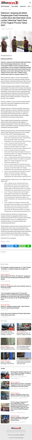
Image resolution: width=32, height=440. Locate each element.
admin (8, 241)
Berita (10, 9)
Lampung (5, 9)
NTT (14, 412)
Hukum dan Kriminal (22, 376)
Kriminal (15, 376)
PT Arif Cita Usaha (18, 437)
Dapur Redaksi (5, 6)
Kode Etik (23, 6)
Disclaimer (14, 6)
